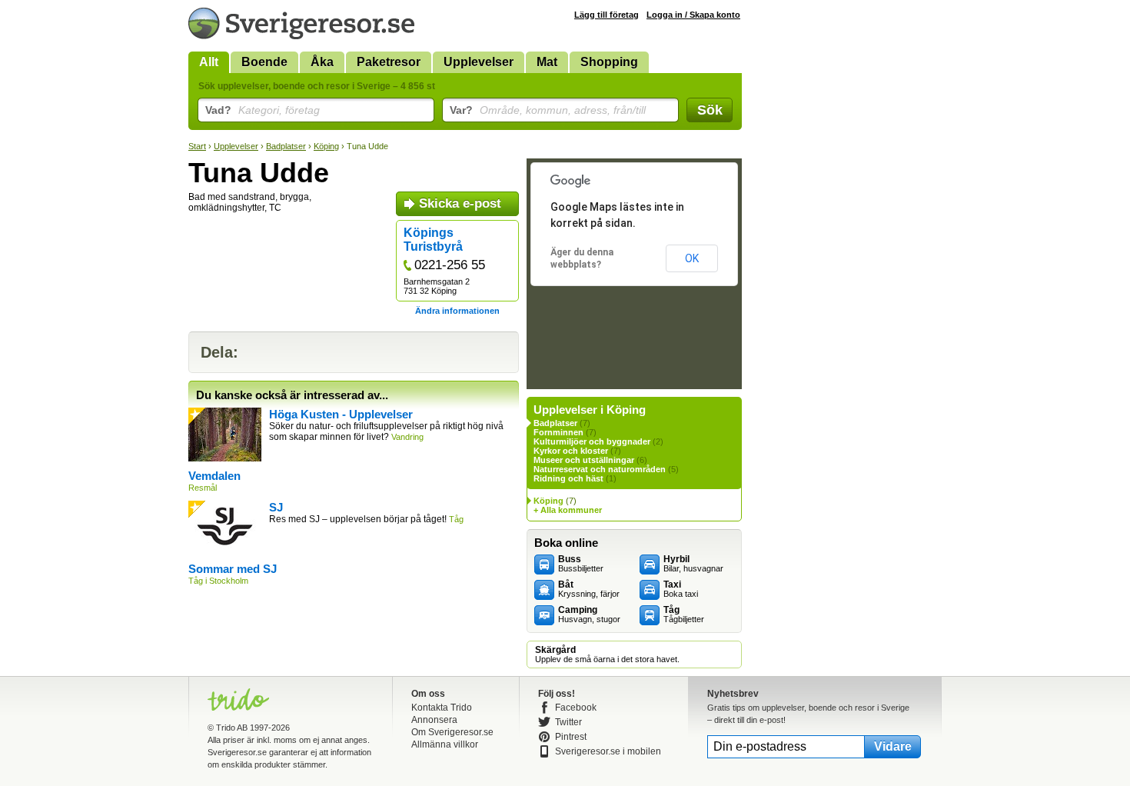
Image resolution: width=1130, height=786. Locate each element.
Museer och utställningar (583, 460)
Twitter (568, 722)
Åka (322, 61)
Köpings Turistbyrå (433, 239)
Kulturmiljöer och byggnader (591, 441)
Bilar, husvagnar (693, 564)
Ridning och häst (568, 478)
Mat (547, 61)
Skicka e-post (460, 203)
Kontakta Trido (441, 707)
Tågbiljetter (683, 614)
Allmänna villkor (444, 744)
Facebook (576, 707)
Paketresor (388, 61)
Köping (326, 146)
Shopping (609, 61)
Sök (710, 110)
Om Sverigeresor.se (452, 732)
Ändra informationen (457, 310)
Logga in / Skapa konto (693, 14)
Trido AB (232, 727)
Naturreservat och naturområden (599, 469)
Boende (264, 61)
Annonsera (434, 719)
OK (692, 258)
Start (197, 146)
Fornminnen (558, 432)
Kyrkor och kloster (570, 450)
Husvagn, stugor (589, 614)
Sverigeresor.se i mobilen (608, 751)
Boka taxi (680, 589)
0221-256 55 (449, 265)
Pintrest (571, 736)
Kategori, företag (262, 110)
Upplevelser (478, 61)
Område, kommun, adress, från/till (548, 110)
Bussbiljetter (580, 564)
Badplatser (286, 146)
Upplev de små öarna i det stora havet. (607, 654)
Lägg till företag (606, 14)
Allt (208, 61)
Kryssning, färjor (589, 589)
